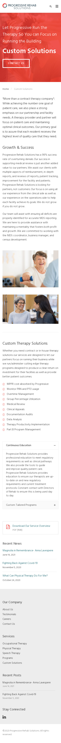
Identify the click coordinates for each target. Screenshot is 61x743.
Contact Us (16, 63)
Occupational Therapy (15, 644)
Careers (7, 619)
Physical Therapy (12, 649)
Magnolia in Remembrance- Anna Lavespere (28, 550)
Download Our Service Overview (31, 526)
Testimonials (9, 614)
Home (6, 89)
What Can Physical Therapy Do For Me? (25, 576)
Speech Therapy (11, 653)
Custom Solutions (12, 663)
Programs (8, 658)
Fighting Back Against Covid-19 (20, 563)
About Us (8, 610)
